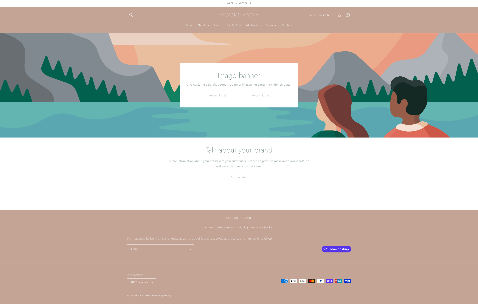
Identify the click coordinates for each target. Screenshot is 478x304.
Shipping (242, 227)
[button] (131, 15)
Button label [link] (217, 95)
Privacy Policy (226, 227)
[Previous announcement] (128, 3)
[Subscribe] (190, 248)
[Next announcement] (350, 3)
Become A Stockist (262, 227)
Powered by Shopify (161, 295)
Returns (209, 227)
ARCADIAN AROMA (143, 295)
